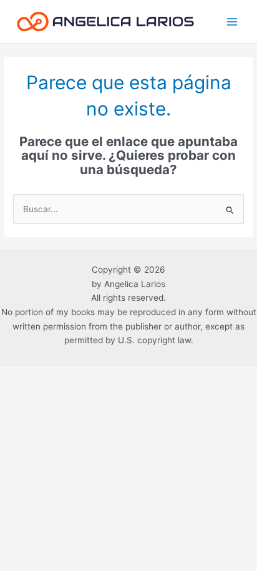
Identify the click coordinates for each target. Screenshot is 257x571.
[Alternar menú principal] (232, 21)
